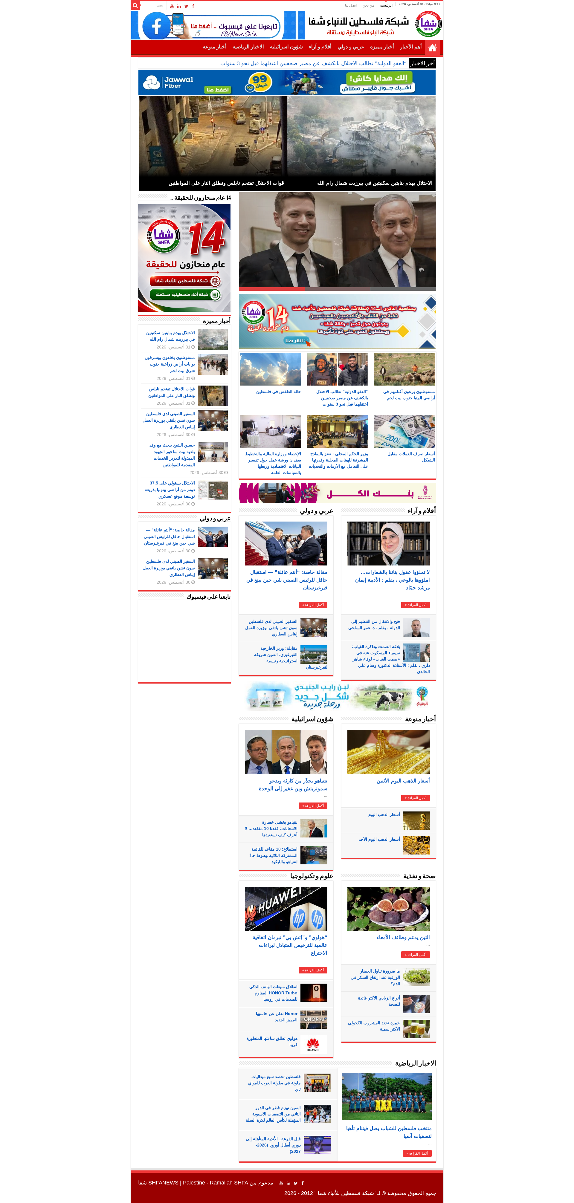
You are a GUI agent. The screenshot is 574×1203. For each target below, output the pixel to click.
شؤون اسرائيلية (286, 47)
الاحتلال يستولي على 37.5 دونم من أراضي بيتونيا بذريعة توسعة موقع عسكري (170, 490)
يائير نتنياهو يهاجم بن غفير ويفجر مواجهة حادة (374, 279)
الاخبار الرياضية (248, 47)
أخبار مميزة (382, 47)
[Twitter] (186, 6)
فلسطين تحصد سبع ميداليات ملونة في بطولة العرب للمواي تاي (274, 1083)
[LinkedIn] (179, 6)
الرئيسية (386, 5)
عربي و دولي (351, 47)
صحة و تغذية (419, 876)
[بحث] (135, 5)
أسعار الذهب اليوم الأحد (379, 839)
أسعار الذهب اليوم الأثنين (403, 781)
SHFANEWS (163, 1183)
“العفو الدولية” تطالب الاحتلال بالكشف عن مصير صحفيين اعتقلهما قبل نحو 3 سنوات (313, 63)
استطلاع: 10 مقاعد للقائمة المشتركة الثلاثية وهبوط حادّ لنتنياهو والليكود (273, 855)
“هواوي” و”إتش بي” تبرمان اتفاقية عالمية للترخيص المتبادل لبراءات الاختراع (290, 945)
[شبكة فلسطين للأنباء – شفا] (374, 23)
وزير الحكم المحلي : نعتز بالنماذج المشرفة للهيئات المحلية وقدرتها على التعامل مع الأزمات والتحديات (338, 460)
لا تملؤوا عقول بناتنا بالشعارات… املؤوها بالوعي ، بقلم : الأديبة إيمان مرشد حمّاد (392, 580)
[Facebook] (193, 6)
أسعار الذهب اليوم (384, 814)
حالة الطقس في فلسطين (278, 391)
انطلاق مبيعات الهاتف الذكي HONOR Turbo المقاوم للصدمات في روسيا (273, 993)
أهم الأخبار (411, 47)
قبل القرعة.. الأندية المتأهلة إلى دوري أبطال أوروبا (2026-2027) (273, 1145)
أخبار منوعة (215, 47)
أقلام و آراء (320, 47)
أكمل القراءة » (313, 605)
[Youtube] (172, 6)
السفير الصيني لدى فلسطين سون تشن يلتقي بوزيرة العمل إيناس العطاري (271, 627)
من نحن (368, 5)
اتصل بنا (351, 5)
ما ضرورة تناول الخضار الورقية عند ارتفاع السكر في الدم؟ (375, 977)
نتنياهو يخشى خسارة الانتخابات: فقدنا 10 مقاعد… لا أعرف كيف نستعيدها (271, 828)
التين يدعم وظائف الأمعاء (403, 937)
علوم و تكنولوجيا (311, 876)
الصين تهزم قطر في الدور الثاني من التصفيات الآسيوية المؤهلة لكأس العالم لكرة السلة (273, 1114)
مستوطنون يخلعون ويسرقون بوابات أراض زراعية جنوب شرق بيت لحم (170, 364)
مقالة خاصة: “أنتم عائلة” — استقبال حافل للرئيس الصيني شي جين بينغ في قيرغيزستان (286, 580)
